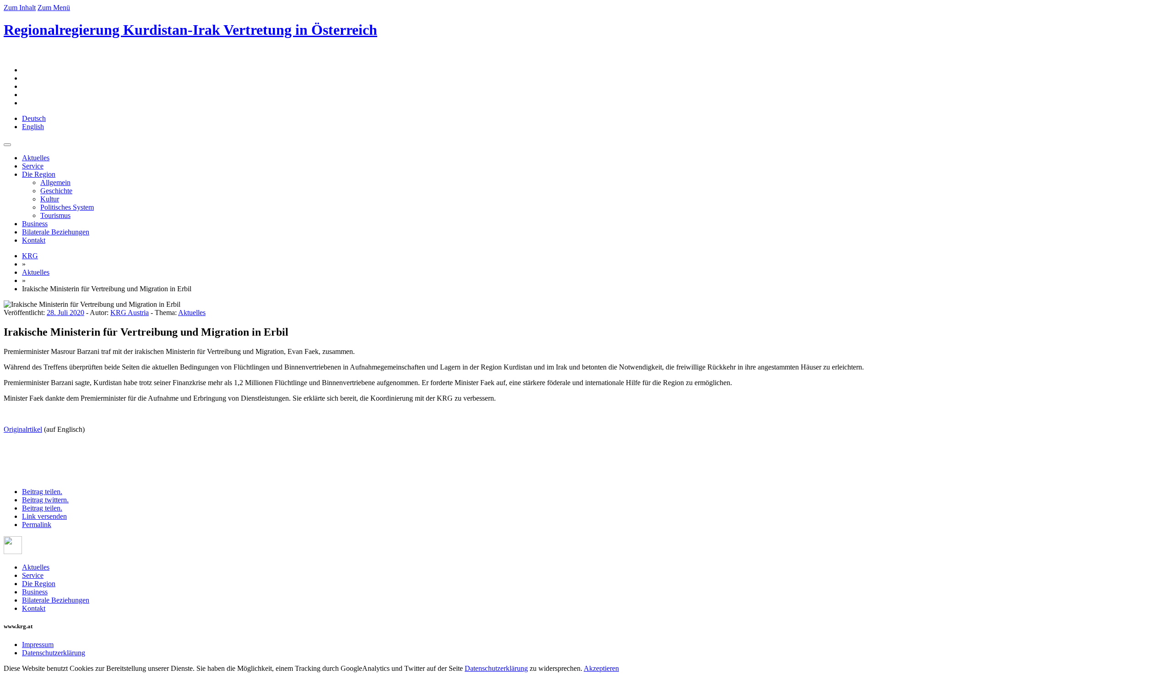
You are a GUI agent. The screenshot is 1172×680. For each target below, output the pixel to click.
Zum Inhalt (20, 7)
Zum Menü (54, 7)
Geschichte (56, 191)
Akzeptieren (601, 668)
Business (35, 224)
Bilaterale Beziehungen (55, 232)
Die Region (38, 174)
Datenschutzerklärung (53, 653)
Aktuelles (35, 158)
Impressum (38, 644)
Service (32, 166)
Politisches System (67, 207)
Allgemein (55, 182)
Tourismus (55, 215)
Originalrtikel (23, 429)
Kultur (49, 199)
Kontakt (33, 240)
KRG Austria (129, 312)
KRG (30, 256)
